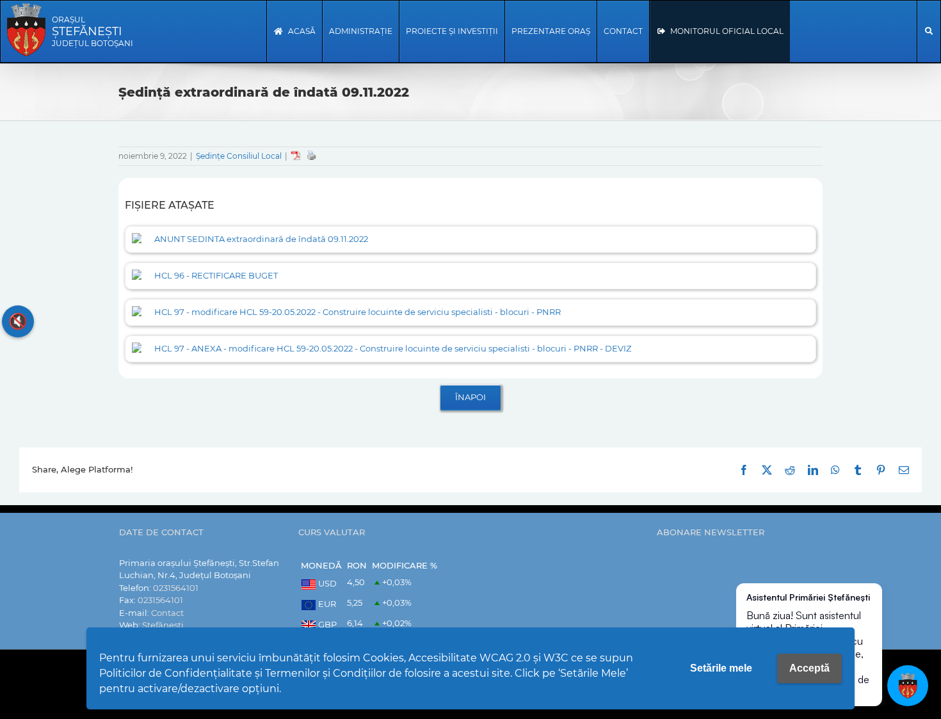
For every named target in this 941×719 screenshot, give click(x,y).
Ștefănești (163, 625)
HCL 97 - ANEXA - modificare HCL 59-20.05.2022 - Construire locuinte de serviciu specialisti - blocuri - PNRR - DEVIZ (392, 348)
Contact (167, 613)
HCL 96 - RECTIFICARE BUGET (216, 275)
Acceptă (809, 668)
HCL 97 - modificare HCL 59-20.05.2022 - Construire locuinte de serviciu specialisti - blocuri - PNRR (357, 312)
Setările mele (721, 668)
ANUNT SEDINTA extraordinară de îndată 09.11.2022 (261, 239)
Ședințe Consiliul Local (239, 156)
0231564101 (175, 588)
